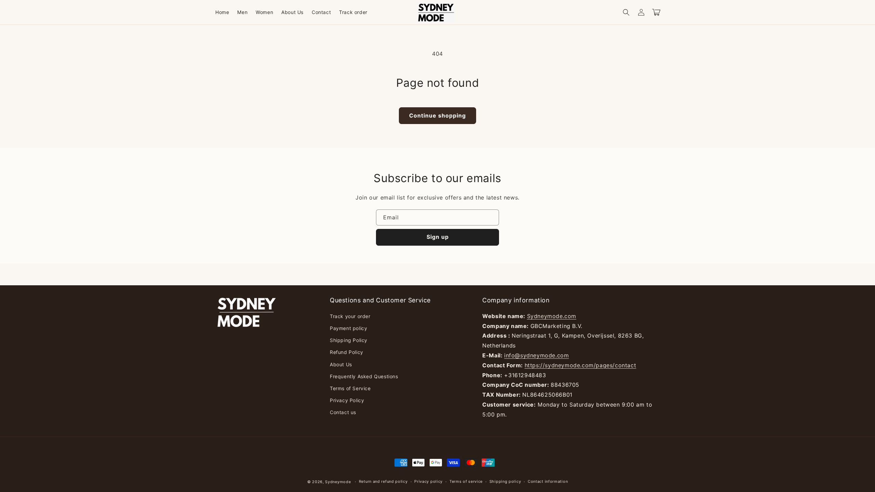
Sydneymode (338, 481)
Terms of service (466, 481)
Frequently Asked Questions (364, 376)
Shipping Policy (348, 340)
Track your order (350, 316)
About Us (341, 364)
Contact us (343, 412)
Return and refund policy (383, 481)
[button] (626, 12)
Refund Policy (346, 352)
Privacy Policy (347, 400)
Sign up (438, 236)
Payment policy (348, 328)
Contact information (548, 481)
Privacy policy (428, 481)
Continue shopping (437, 115)
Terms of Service (350, 388)
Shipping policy (505, 481)
